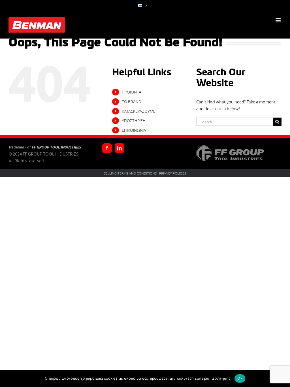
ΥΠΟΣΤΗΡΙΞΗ (134, 120)
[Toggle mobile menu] (279, 20)
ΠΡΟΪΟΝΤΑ (131, 92)
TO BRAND (131, 101)
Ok (239, 378)
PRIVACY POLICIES (172, 173)
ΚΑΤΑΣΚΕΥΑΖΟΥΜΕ (138, 111)
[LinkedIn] (119, 148)
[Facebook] (107, 148)
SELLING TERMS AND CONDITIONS (130, 173)
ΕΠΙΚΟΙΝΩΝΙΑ (134, 130)
